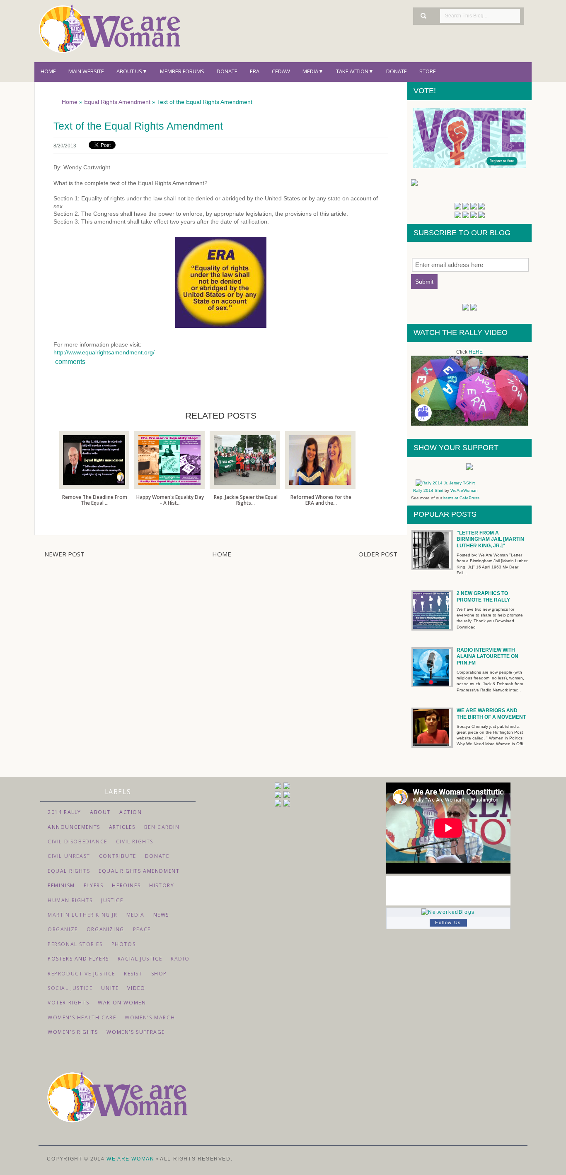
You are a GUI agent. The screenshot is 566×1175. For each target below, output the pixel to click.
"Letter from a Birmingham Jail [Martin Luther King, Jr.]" (490, 539)
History (161, 885)
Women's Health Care (82, 1017)
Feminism (61, 885)
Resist (133, 973)
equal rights (69, 870)
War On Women (122, 1002)
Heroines (126, 885)
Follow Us (448, 922)
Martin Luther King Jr (83, 914)
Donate (227, 71)
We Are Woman (131, 1159)
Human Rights (70, 900)
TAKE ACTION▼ (355, 71)
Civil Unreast (69, 856)
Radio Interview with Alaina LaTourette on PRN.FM (487, 656)
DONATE (396, 71)
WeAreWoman (464, 490)
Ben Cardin (162, 827)
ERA (254, 71)
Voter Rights (68, 1002)
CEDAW (281, 71)
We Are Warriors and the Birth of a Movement (491, 714)
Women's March (150, 1017)
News (161, 914)
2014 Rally (64, 812)
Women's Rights (73, 1031)
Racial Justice (140, 958)
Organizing (105, 929)
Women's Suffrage (135, 1031)
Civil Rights (134, 841)
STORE (427, 71)
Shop (159, 973)
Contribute (117, 856)
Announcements (74, 827)
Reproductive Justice (81, 973)
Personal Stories (75, 944)
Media (135, 914)
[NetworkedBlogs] (447, 912)
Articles (122, 827)
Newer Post (64, 554)
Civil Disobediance (77, 841)
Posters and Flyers (78, 958)
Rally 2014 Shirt (428, 490)
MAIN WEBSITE (86, 71)
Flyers (94, 885)
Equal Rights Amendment (139, 870)
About (100, 812)
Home (48, 71)
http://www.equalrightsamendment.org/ (104, 352)
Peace (142, 929)
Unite (110, 988)
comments (69, 361)
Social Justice (70, 988)
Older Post (377, 554)
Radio (180, 958)
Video (136, 988)
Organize (63, 929)
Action (130, 812)
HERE (476, 352)
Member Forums (182, 71)
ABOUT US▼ (132, 71)
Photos (123, 944)
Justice (112, 900)
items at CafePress (460, 498)
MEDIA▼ (313, 71)
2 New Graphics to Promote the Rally (483, 596)
